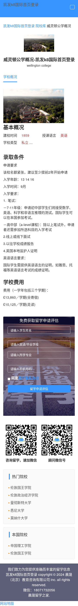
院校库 (41, 25)
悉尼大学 (17, 510)
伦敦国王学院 (20, 487)
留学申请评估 (39, 388)
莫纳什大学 (19, 517)
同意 (24, 378)
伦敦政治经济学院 (24, 495)
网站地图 (7, 603)
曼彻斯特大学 (20, 502)
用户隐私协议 (28, 377)
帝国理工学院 (20, 545)
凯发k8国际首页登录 (21, 4)
